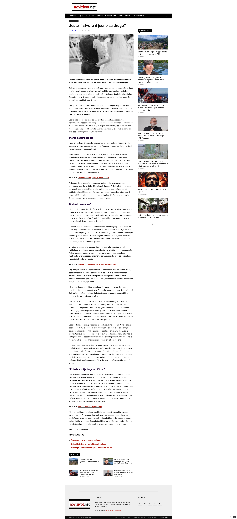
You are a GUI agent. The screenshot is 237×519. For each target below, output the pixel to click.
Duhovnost (90, 16)
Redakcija (75, 31)
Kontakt (128, 517)
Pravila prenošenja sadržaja (139, 517)
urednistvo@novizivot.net (114, 510)
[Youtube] (160, 504)
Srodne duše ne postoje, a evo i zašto (93, 178)
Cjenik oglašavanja (153, 517)
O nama (115, 517)
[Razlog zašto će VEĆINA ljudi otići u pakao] (153, 179)
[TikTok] (150, 504)
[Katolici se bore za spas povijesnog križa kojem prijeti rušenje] (153, 205)
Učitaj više (152, 224)
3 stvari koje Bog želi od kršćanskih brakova (88, 444)
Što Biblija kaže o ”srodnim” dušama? (86, 440)
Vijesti (81, 16)
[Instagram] (145, 503)
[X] (155, 504)
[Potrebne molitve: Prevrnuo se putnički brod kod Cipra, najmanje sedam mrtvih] (73, 473)
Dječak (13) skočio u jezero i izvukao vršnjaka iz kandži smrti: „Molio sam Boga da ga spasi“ (151, 79)
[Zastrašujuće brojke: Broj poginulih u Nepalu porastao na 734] (73, 461)
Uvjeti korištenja (164, 517)
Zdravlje (128, 16)
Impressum (122, 517)
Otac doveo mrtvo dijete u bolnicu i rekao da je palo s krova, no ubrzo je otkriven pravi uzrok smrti (153, 163)
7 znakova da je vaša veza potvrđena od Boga (97, 264)
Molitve (100, 16)
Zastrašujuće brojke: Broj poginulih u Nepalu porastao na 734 (89, 461)
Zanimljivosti (139, 16)
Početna (73, 16)
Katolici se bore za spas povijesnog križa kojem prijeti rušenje (153, 216)
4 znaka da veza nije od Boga (90, 407)
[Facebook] (140, 504)
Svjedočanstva (110, 16)
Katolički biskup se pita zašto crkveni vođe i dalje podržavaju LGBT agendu (123, 472)
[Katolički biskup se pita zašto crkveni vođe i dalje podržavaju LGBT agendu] (108, 473)
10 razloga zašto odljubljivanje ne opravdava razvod (91, 448)
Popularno (72, 21)
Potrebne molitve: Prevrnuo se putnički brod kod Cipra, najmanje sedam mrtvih (89, 472)
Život (120, 16)
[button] (165, 16)
